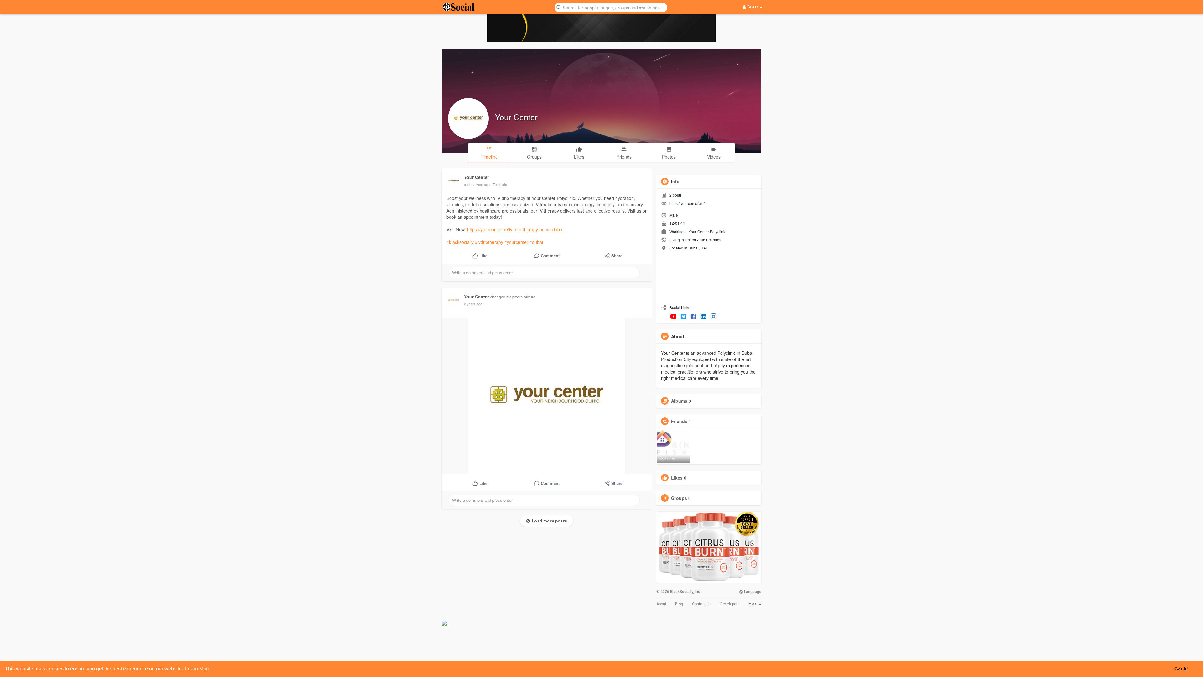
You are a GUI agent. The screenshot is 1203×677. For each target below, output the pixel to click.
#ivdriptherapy (489, 242)
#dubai (536, 242)
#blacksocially (460, 242)
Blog (679, 604)
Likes (677, 477)
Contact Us (701, 604)
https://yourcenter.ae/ (687, 203)
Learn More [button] (198, 668)
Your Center (516, 117)
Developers (730, 604)
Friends (679, 421)
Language (752, 592)
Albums (679, 400)
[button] (610, 7)
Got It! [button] (1181, 668)
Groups (679, 498)
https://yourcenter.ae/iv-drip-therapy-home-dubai (515, 229)
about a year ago (477, 184)
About (661, 604)
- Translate (499, 184)
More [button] (753, 603)
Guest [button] (752, 7)
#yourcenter (516, 242)
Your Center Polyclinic (707, 231)
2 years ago (473, 303)
